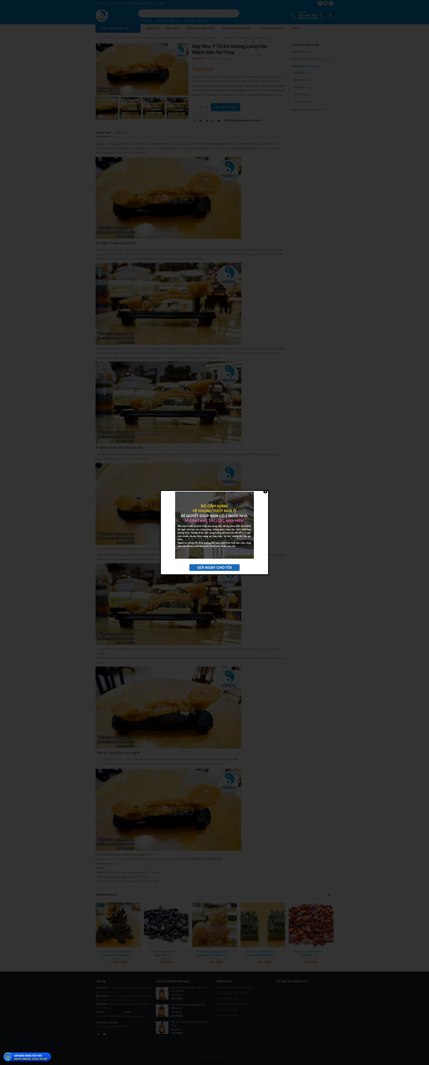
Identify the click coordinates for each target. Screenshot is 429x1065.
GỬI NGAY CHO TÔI (214, 567)
